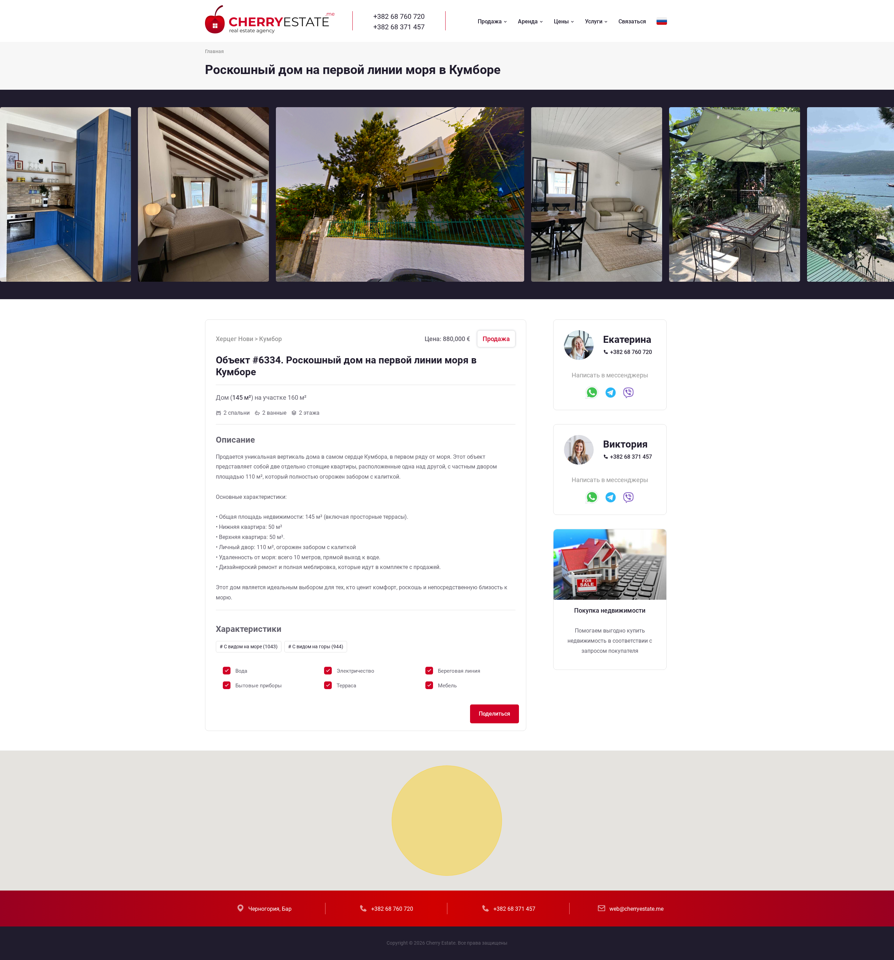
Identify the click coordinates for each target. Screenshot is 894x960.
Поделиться (494, 713)
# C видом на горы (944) (315, 646)
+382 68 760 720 (399, 16)
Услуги (594, 21)
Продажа (490, 21)
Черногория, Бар (270, 909)
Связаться (632, 21)
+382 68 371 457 (399, 27)
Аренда (528, 21)
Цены (562, 21)
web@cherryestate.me (636, 909)
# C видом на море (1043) (249, 646)
